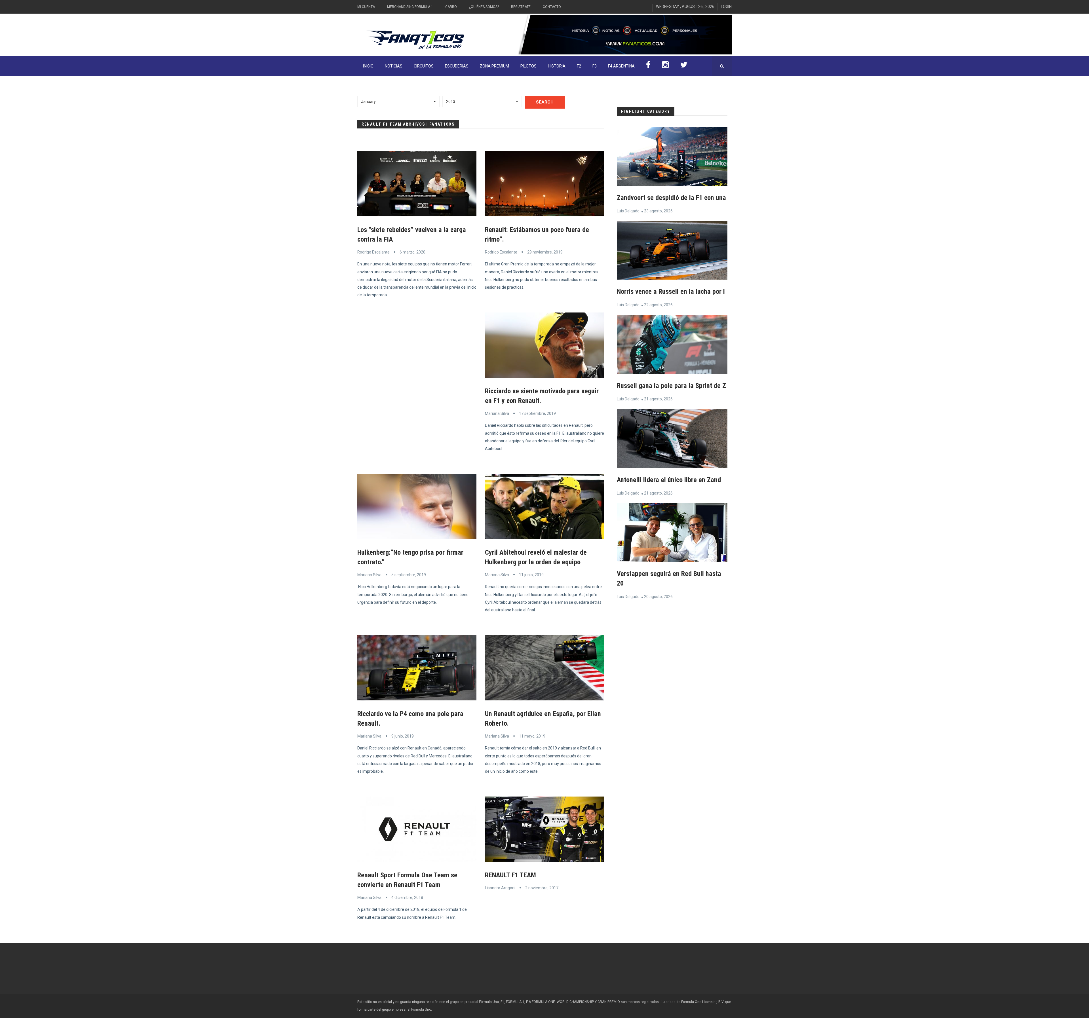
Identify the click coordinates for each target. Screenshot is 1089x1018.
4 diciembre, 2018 (407, 897)
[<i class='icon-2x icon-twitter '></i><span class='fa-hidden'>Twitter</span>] (683, 66)
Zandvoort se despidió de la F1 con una (671, 198)
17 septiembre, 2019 (537, 413)
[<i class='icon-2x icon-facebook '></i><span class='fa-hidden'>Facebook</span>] (648, 66)
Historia (556, 66)
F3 (594, 66)
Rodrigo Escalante (373, 252)
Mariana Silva (497, 413)
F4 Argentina (621, 66)
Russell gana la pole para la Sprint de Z (671, 386)
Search (545, 102)
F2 (579, 66)
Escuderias (456, 66)
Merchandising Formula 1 (410, 7)
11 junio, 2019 (531, 575)
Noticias (393, 66)
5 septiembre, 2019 (408, 575)
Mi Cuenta (366, 7)
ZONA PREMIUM (494, 66)
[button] (398, 101)
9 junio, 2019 (402, 736)
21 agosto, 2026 (658, 399)
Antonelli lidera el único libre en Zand (669, 480)
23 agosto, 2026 (658, 211)
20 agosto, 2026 (658, 596)
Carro (451, 7)
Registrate (521, 7)
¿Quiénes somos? (484, 7)
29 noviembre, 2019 (545, 252)
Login (726, 6)
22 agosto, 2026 (658, 305)
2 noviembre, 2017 (541, 888)
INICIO (368, 66)
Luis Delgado (628, 211)
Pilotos (528, 66)
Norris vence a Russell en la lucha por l (671, 291)
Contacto (552, 7)
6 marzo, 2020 (412, 252)
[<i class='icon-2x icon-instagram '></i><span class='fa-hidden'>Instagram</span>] (665, 66)
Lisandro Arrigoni (500, 888)
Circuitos (424, 66)
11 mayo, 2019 (532, 736)
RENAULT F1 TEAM (510, 875)
